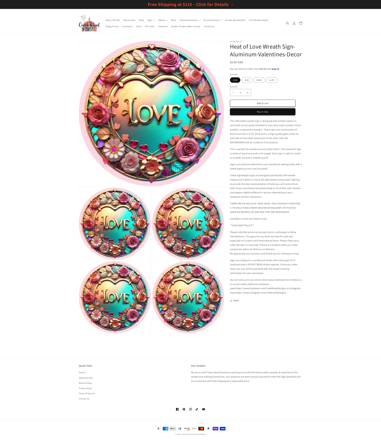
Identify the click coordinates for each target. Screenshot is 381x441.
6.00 (235, 80)
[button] (151, 20)
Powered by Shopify (198, 434)
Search (82, 372)
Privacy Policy (85, 388)
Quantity (233, 86)
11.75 (271, 80)
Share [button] (236, 300)
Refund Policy (85, 383)
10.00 (259, 80)
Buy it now (262, 111)
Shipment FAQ (85, 377)
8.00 (247, 80)
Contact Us (84, 398)
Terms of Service (87, 393)
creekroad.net (186, 434)
